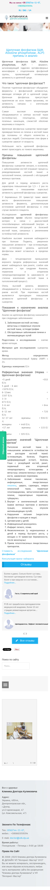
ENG (24, 10)
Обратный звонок (3, 445)
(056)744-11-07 (33, 3)
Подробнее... (10, 582)
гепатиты (11, 485)
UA (30, 10)
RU (20, 10)
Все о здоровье (9, 788)
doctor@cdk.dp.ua (19, 838)
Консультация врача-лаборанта (18, 558)
